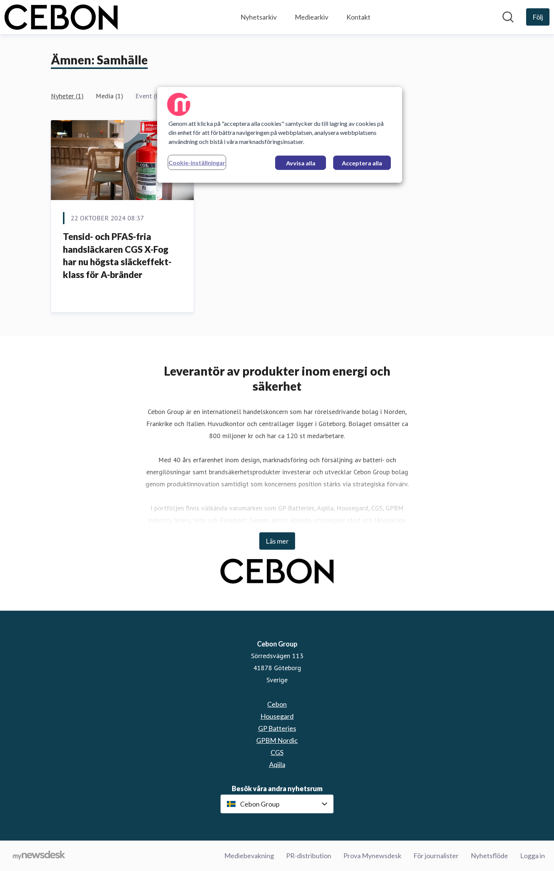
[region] (279, 135)
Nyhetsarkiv (258, 17)
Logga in (532, 855)
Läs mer (277, 541)
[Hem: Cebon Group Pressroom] (61, 17)
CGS (277, 752)
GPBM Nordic (277, 740)
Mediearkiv (311, 17)
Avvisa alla (300, 163)
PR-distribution (308, 855)
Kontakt (358, 17)
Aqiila (277, 764)
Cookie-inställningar (196, 162)
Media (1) (109, 96)
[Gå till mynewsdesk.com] (39, 856)
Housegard (277, 716)
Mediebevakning (249, 855)
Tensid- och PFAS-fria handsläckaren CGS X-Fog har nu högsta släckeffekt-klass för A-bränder (117, 255)
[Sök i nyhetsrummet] (508, 17)
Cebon (277, 704)
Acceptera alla (362, 163)
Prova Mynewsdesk (372, 855)
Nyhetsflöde (489, 855)
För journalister (436, 855)
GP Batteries (277, 728)
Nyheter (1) (67, 96)
